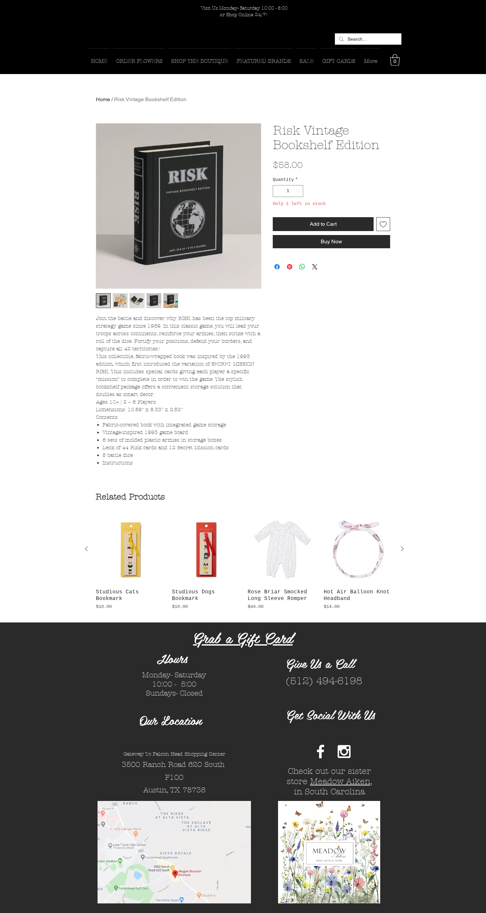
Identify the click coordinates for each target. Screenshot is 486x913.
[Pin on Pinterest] (290, 267)
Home (103, 99)
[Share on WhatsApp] (302, 267)
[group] (244, 565)
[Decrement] (278, 191)
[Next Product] (402, 549)
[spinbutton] (288, 191)
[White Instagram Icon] (344, 751)
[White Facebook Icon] (320, 751)
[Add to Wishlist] (383, 224)
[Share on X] (315, 267)
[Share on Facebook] (277, 267)
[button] (395, 60)
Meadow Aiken (340, 781)
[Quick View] (130, 549)
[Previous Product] (86, 549)
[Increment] (299, 191)
